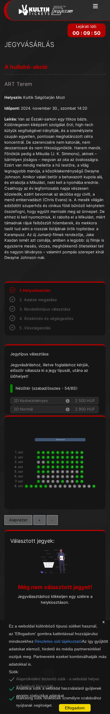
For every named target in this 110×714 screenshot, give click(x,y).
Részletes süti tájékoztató (58, 641)
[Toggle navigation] (95, 6)
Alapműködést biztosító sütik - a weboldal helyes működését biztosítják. (57, 680)
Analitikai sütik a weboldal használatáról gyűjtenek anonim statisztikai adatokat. (58, 689)
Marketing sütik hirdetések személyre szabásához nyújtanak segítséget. (58, 699)
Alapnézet (18, 520)
